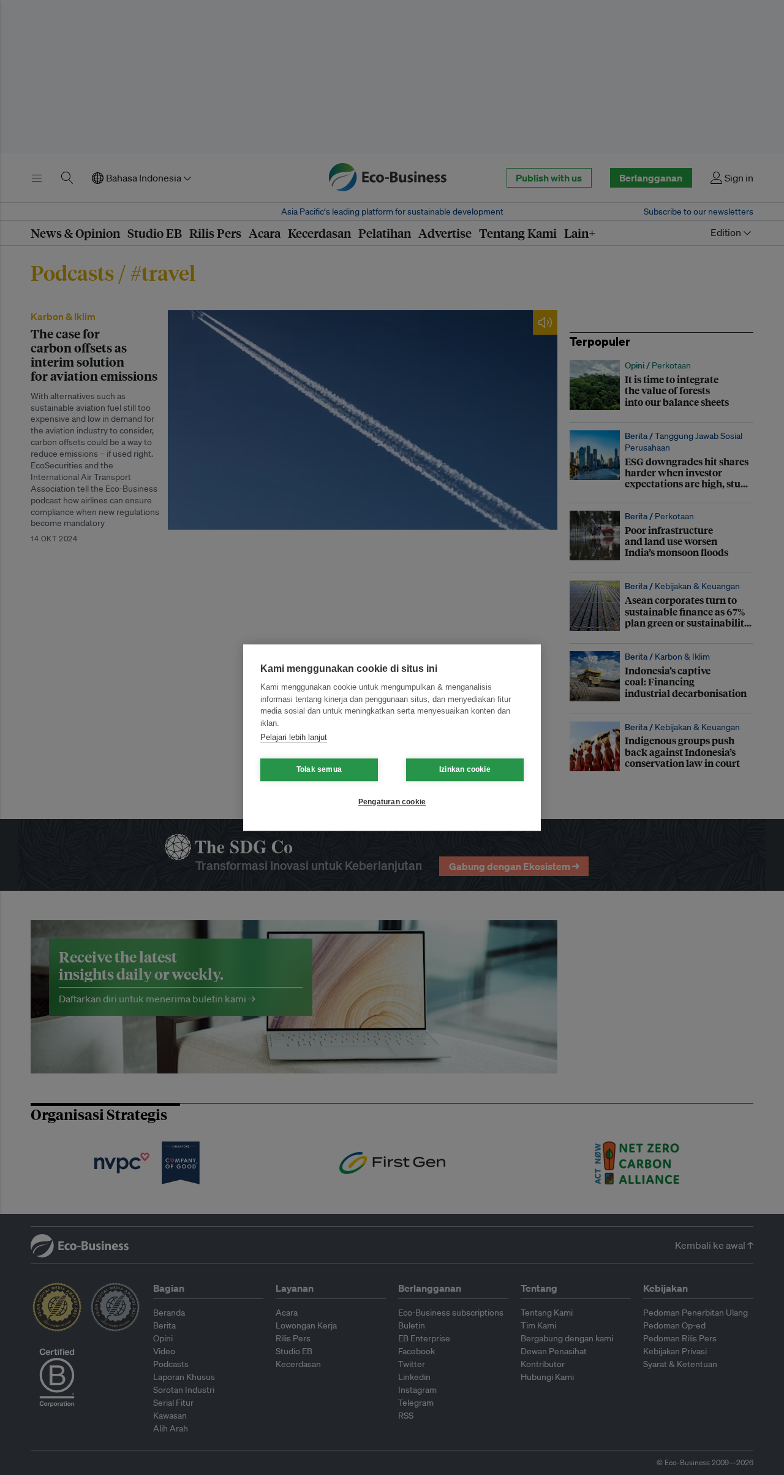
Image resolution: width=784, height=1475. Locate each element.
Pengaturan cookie (392, 802)
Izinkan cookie (465, 769)
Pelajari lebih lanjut (293, 737)
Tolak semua (319, 769)
